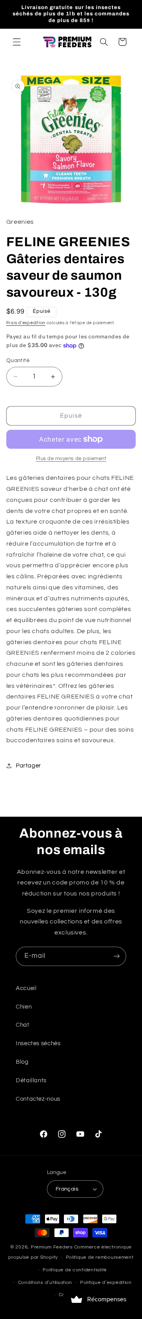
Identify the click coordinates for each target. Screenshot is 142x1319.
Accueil (26, 988)
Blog (22, 1062)
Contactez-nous (38, 1099)
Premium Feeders (52, 1247)
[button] (16, 42)
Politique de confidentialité (75, 1270)
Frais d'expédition (25, 323)
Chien (24, 1007)
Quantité (18, 360)
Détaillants (31, 1080)
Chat (23, 1025)
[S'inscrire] (117, 956)
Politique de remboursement (100, 1257)
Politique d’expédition (106, 1282)
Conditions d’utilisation (45, 1282)
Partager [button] (28, 766)
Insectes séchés (38, 1043)
